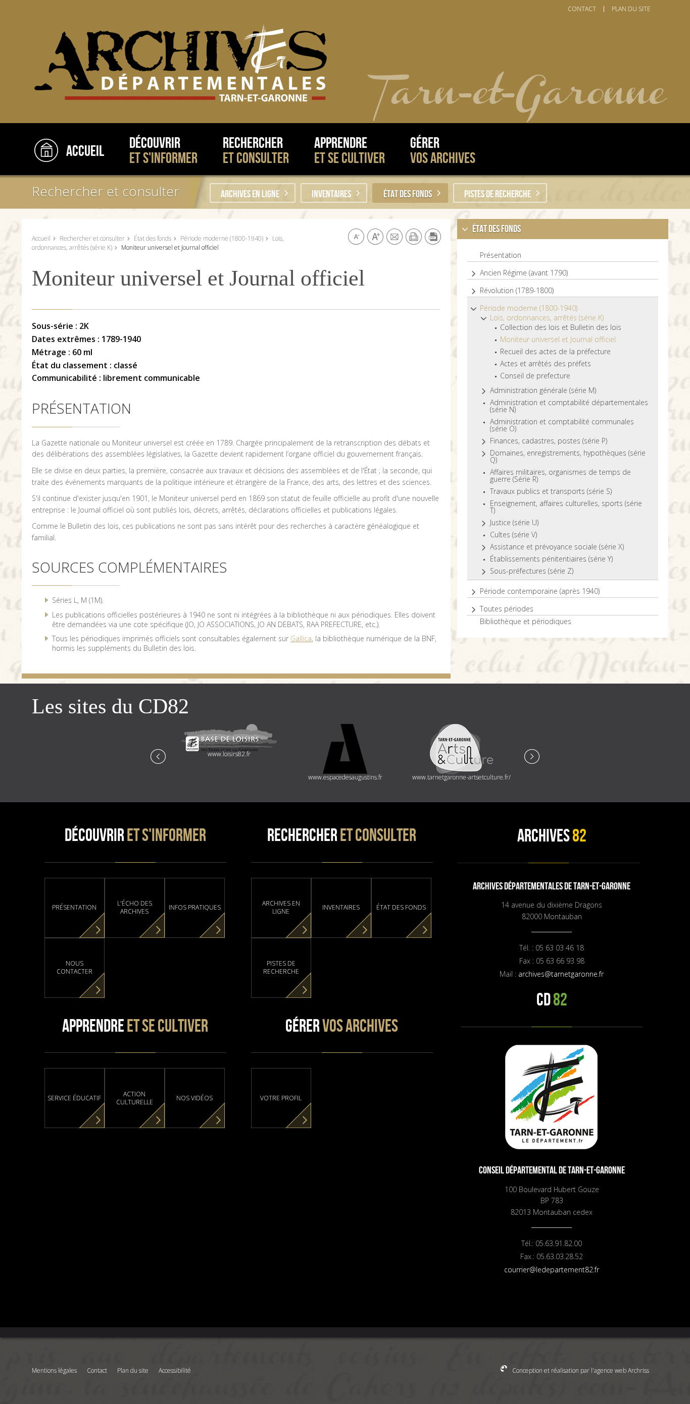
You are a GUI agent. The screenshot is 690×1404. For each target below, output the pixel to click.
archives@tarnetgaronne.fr (561, 974)
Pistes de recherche (497, 194)
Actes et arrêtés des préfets (545, 363)
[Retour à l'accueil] (176, 63)
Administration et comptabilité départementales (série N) (569, 406)
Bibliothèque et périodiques (525, 621)
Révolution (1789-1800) (517, 290)
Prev (159, 756)
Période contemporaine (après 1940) (540, 591)
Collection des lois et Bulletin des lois (560, 327)
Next (531, 756)
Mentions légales (54, 1370)
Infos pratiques (195, 908)
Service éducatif (74, 1098)
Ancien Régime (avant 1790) (524, 272)
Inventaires (331, 194)
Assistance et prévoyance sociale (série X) (557, 546)
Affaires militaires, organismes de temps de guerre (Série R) (560, 476)
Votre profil (281, 1098)
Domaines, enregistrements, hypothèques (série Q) (568, 457)
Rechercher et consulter (105, 191)
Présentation (500, 255)
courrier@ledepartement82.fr (551, 1269)
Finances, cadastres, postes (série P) (548, 440)
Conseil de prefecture (535, 375)
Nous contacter (74, 968)
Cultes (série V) (513, 534)
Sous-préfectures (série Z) (531, 571)
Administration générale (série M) (543, 390)
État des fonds (407, 194)
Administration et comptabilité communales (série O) (562, 425)
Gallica (301, 638)
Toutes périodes (506, 608)
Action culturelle (134, 1098)
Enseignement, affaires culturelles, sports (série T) (566, 507)
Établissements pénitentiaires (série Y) (551, 559)
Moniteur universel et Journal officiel (558, 339)
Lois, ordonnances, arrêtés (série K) (547, 317)
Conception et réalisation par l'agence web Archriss (580, 1370)
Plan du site (133, 1370)
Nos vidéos (194, 1098)
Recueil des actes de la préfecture (555, 351)
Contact (97, 1370)
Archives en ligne (250, 194)
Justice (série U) (514, 522)
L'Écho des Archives (134, 908)
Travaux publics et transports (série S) (551, 491)
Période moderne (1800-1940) (221, 238)
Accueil (41, 238)
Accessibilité (175, 1370)
